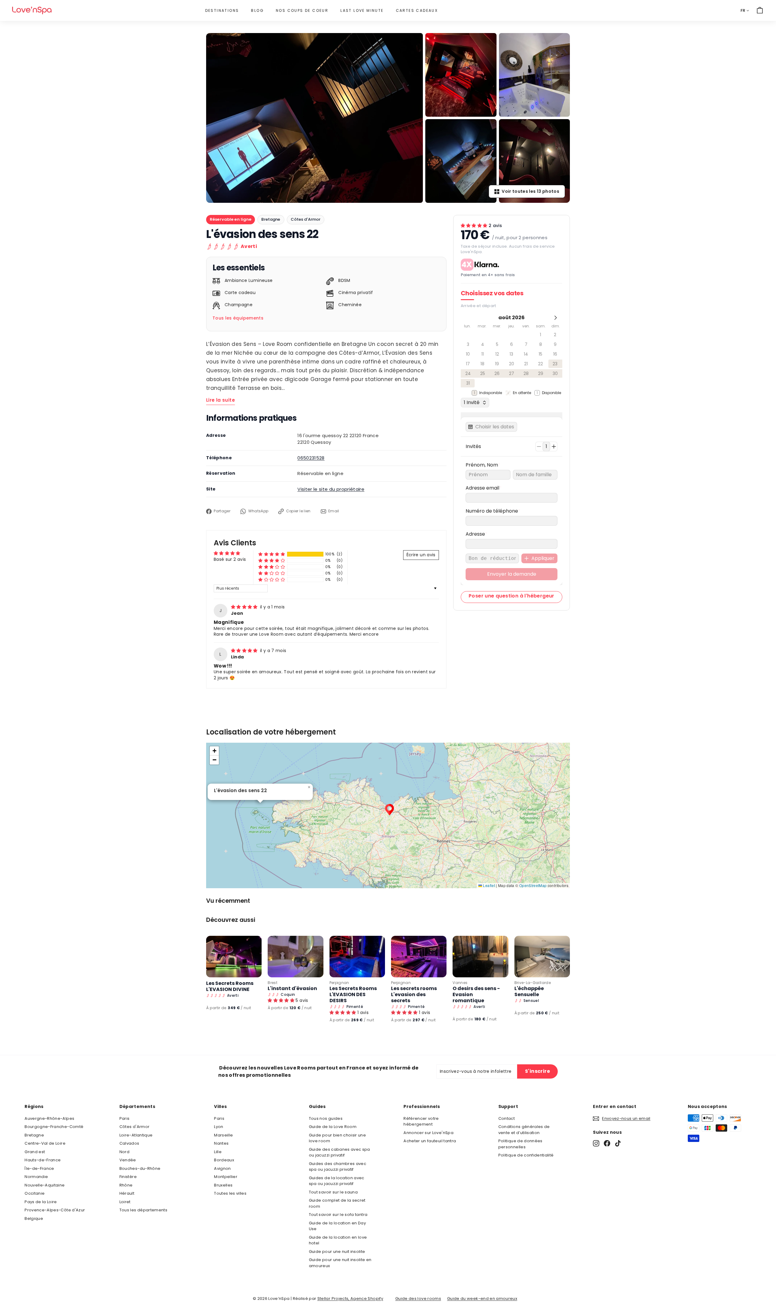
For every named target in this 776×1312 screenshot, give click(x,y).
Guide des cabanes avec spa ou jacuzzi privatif (339, 1152)
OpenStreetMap (533, 885)
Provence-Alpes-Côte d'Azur (55, 1210)
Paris (124, 1118)
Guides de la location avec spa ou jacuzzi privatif (336, 1181)
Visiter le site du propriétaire (330, 489)
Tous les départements (143, 1210)
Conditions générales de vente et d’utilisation (524, 1130)
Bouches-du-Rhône (140, 1168)
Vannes (460, 982)
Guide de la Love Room (332, 1127)
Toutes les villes (230, 1193)
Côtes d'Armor (306, 219)
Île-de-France (39, 1168)
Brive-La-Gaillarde (532, 982)
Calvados (129, 1143)
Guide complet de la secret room (337, 1203)
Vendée (127, 1160)
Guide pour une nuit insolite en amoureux (340, 1263)
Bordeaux (224, 1160)
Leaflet (488, 885)
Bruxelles (223, 1185)
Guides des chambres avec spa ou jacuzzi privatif (337, 1167)
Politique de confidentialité (526, 1155)
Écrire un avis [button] (421, 555)
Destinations (222, 10)
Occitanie (35, 1193)
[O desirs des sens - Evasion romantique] (480, 956)
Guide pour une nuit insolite (337, 1251)
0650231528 (311, 458)
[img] (245, 607)
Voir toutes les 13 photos (530, 191)
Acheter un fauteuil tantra (429, 1141)
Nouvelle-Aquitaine (45, 1185)
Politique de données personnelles (520, 1144)
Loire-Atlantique (136, 1135)
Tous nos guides (326, 1118)
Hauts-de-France (43, 1160)
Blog (257, 10)
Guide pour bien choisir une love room (337, 1138)
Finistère (128, 1177)
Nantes (221, 1143)
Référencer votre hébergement (421, 1121)
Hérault (126, 1193)
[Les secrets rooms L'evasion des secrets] (419, 956)
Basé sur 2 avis (230, 559)
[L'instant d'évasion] (295, 956)
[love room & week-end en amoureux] (32, 10)
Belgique (34, 1218)
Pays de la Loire (41, 1202)
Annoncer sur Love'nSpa (428, 1133)
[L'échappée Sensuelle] (542, 956)
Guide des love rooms (418, 1298)
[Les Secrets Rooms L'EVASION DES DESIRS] (357, 956)
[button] (271, 554)
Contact (506, 1118)
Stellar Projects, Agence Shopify (350, 1298)
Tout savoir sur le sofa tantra (338, 1214)
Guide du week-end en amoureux (482, 1298)
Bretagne (270, 219)
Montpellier (225, 1177)
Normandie (36, 1177)
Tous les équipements (237, 318)
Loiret (125, 1202)
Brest (272, 982)
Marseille (223, 1135)
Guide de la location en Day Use (337, 1226)
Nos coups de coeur (302, 10)
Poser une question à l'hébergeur (511, 595)
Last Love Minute (361, 10)
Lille (218, 1152)
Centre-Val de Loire (45, 1143)
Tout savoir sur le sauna (333, 1192)
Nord (124, 1152)
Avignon (222, 1168)
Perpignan (339, 982)
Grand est (35, 1152)
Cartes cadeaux (417, 10)
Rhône (126, 1185)
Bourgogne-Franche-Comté (54, 1127)
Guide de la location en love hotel (338, 1240)
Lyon (218, 1127)
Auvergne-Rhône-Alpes (49, 1118)
